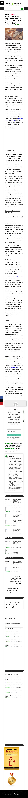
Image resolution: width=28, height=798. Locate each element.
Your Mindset (17, 446)
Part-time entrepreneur (9, 446)
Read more (15, 796)
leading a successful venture (11, 360)
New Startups (18, 445)
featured (6, 445)
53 (17, 571)
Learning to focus (18, 276)
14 (6, 456)
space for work (13, 235)
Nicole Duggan (18, 24)
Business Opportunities (17, 443)
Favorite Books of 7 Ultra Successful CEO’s (13, 590)
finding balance (15, 184)
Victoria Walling (7, 505)
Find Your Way (12, 445)
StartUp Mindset (7, 525)
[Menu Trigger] (2, 3)
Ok (11, 796)
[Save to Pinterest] (1, 403)
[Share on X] (1, 400)
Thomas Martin (7, 571)
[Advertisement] (14, 138)
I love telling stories (14, 367)
